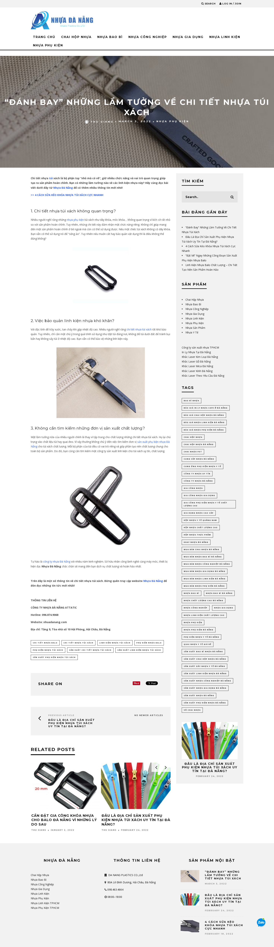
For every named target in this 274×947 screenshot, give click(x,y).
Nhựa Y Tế (191, 332)
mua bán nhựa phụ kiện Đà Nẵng (204, 586)
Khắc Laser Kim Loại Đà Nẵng (200, 357)
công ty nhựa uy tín (197, 473)
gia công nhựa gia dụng (199, 495)
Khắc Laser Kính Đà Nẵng (197, 371)
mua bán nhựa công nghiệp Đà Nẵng (207, 564)
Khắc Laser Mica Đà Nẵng (197, 366)
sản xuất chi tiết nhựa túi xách (90, 650)
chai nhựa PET (193, 451)
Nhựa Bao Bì (110, 37)
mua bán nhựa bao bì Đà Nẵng (203, 556)
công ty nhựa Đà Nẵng (56, 561)
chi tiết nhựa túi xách (139, 329)
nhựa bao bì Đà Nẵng (219, 593)
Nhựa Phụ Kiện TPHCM (45, 908)
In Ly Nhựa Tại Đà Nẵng (196, 352)
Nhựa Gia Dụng (188, 37)
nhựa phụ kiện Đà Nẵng (198, 629)
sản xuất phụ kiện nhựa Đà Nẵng (205, 702)
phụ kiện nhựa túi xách (48, 650)
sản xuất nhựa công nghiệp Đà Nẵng (207, 681)
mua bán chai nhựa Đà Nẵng (201, 549)
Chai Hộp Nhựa (76, 37)
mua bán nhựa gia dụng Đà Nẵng (204, 571)
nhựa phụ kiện (75, 219)
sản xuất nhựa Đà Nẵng (199, 695)
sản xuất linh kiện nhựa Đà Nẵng (205, 673)
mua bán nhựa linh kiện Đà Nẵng (205, 578)
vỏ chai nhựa (192, 710)
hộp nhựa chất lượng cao (201, 527)
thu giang (102, 121)
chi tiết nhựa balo (45, 643)
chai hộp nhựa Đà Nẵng (199, 444)
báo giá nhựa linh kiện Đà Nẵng (204, 422)
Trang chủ (44, 37)
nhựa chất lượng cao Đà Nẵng (203, 600)
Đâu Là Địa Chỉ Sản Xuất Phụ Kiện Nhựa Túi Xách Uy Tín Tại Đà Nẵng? (71, 723)
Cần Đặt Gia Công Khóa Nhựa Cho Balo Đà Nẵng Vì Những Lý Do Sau (64, 820)
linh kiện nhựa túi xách (114, 643)
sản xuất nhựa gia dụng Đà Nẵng (205, 688)
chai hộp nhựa (193, 437)
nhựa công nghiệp (195, 607)
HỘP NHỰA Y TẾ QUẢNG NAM (200, 520)
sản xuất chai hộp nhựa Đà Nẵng (205, 659)
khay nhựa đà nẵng (196, 542)
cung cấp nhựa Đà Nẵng (199, 459)
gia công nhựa (193, 488)
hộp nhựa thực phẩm (197, 534)
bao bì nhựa (191, 400)
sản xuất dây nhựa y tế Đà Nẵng (204, 666)
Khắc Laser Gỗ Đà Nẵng (196, 361)
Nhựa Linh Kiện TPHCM (45, 903)
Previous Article (61, 715)
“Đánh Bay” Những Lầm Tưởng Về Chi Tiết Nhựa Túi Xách (223, 875)
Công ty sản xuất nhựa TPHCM (200, 347)
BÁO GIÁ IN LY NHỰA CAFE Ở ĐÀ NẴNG (206, 408)
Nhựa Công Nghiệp (147, 37)
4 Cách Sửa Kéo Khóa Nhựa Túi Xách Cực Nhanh (224, 925)
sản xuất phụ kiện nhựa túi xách (54, 657)
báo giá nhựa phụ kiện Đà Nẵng (204, 430)
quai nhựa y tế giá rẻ (197, 644)
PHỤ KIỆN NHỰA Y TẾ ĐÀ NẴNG (201, 637)
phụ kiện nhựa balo (149, 643)
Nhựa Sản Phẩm (195, 328)
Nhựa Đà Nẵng (63, 187)
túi (51, 178)
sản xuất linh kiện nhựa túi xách (139, 650)
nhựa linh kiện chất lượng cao (204, 615)
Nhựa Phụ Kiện (48, 45)
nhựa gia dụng (223, 607)
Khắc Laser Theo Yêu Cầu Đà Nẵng (203, 375)
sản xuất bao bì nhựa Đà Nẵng (203, 651)
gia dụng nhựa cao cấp (199, 513)
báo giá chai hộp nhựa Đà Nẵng (204, 415)
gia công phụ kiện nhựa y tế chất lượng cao (205, 504)
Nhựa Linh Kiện (224, 37)
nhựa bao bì (191, 593)
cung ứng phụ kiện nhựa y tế (202, 466)
